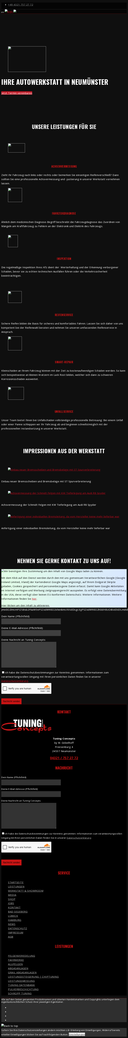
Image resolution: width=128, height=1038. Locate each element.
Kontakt (14, 907)
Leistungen (16, 886)
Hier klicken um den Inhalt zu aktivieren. (25, 605)
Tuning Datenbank (21, 985)
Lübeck (13, 915)
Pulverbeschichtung (23, 989)
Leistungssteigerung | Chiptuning (33, 976)
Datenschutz (17, 928)
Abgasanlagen (18, 968)
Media (12, 895)
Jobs (11, 903)
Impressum (15, 932)
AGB (10, 936)
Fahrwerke (16, 960)
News (11, 924)
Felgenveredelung (21, 955)
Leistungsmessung (21, 980)
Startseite (16, 882)
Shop (11, 899)
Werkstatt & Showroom (25, 890)
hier (34, 598)
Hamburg (14, 920)
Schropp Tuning (20, 993)
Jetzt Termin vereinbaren (16, 93)
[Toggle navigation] (2, 12)
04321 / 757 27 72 (64, 758)
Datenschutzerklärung (14, 680)
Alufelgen (15, 964)
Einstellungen (77, 1034)
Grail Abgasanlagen (22, 972)
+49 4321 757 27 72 (20, 4)
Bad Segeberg (18, 911)
